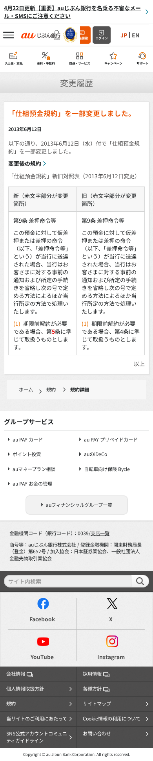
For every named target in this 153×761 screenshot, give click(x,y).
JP (123, 35)
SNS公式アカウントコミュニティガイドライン (36, 737)
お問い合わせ (97, 733)
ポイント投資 (27, 454)
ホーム (26, 389)
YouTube (42, 657)
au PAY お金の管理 (32, 483)
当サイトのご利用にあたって (36, 718)
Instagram (111, 657)
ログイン (101, 38)
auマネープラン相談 (34, 469)
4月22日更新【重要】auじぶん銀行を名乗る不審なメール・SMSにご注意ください (72, 12)
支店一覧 (100, 533)
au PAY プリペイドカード (111, 439)
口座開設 (81, 38)
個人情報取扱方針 (25, 688)
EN (135, 35)
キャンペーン (113, 63)
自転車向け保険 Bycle (107, 469)
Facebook (42, 619)
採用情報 (92, 673)
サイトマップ (97, 703)
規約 (51, 389)
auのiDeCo (95, 454)
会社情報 (15, 673)
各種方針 (92, 688)
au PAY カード (28, 439)
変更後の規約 (24, 163)
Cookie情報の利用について (111, 718)
